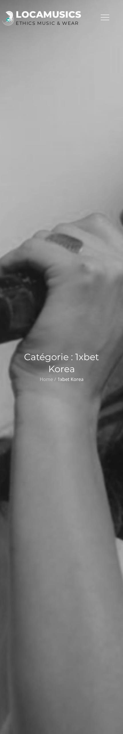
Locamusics (48, 14)
